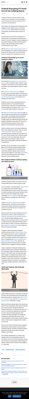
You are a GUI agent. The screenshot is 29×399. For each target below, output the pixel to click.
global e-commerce (20, 349)
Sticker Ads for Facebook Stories (13, 202)
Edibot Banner (24, 152)
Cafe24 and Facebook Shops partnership (13, 112)
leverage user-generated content (11, 225)
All (2, 353)
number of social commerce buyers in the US (16, 49)
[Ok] (27, 395)
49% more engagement (12, 195)
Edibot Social (4, 149)
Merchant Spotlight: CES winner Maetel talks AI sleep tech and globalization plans (13, 365)
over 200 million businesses (8, 97)
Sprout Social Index (6, 29)
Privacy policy (17, 396)
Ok (9, 396)
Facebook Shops (10, 349)
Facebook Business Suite (21, 232)
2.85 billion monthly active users (11, 91)
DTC (3, 349)
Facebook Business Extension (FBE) (9, 131)
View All (14, 382)
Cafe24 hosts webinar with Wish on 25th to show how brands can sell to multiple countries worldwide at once (14, 372)
